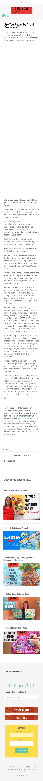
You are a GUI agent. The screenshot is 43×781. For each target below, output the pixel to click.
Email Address (21, 731)
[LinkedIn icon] (21, 2)
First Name (21, 740)
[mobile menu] (40, 10)
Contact (21, 717)
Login (7, 449)
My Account (21, 709)
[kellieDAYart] (21, 10)
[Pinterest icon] (24, 2)
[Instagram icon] (27, 2)
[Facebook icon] (16, 2)
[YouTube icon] (19, 2)
